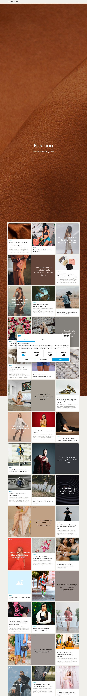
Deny (26, 359)
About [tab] (61, 339)
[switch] (37, 355)
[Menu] (78, 1)
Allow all (60, 359)
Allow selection (43, 359)
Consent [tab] (26, 339)
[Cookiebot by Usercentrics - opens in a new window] (63, 336)
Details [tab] (43, 339)
